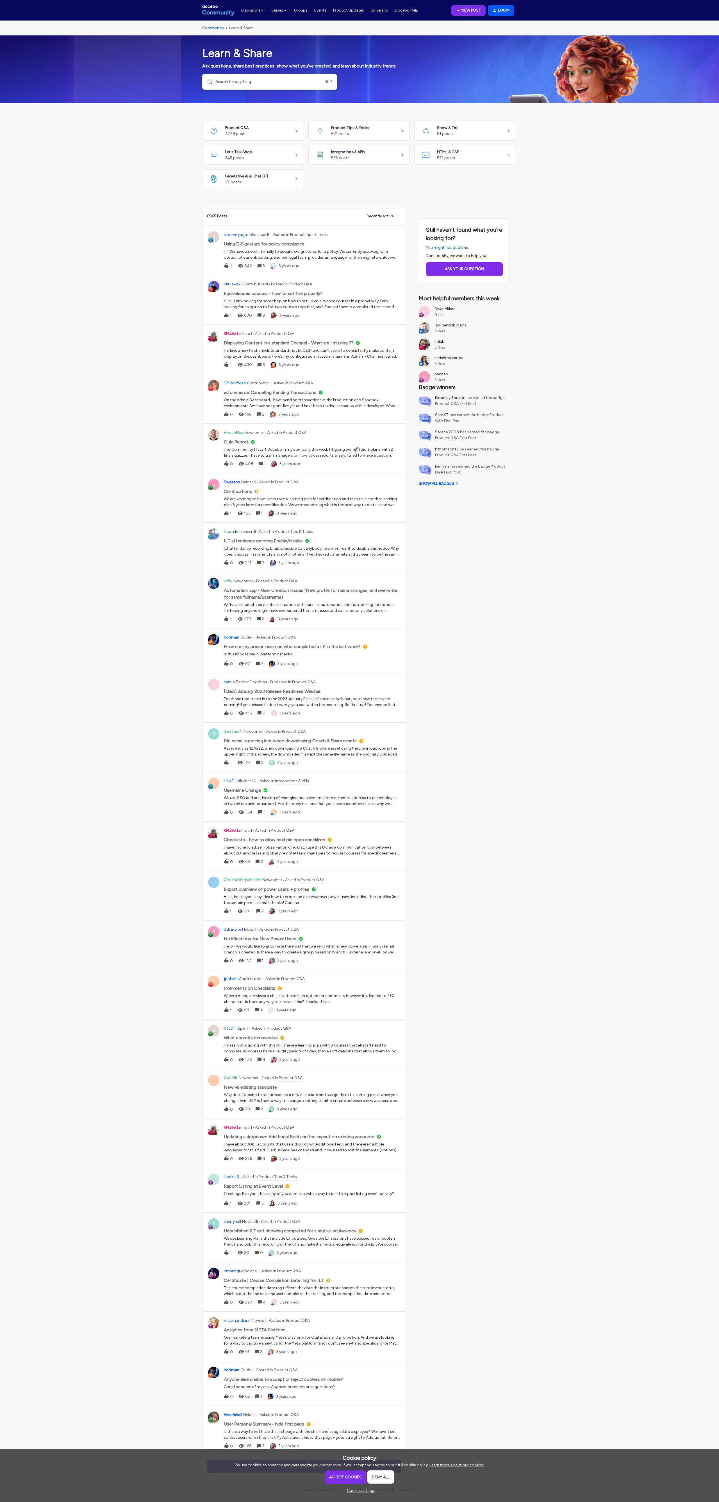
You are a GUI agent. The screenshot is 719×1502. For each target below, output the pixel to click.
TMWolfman (235, 383)
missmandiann (237, 1320)
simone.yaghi (236, 234)
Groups (301, 10)
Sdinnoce (232, 929)
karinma (442, 466)
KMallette (232, 333)
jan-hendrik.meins (450, 325)
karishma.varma (448, 357)
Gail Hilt (231, 1077)
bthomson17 (447, 449)
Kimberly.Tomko (449, 397)
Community (213, 28)
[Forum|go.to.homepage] (218, 10)
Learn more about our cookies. (456, 1465)
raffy (228, 581)
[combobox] (269, 82)
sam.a (229, 682)
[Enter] (207, 82)
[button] (359, 1490)
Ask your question (464, 269)
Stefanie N (233, 731)
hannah (441, 374)
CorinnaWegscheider (242, 880)
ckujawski (233, 284)
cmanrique (233, 1271)
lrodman (231, 637)
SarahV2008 (447, 432)
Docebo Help (406, 10)
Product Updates (348, 10)
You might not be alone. (447, 247)
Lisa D (229, 781)
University (379, 10)
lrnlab (439, 341)
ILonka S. (232, 1176)
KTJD (228, 1028)
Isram (229, 531)
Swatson (232, 482)
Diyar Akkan (445, 308)
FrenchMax (233, 432)
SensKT (442, 414)
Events (320, 10)
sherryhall (232, 1221)
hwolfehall (233, 1414)
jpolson (231, 978)
